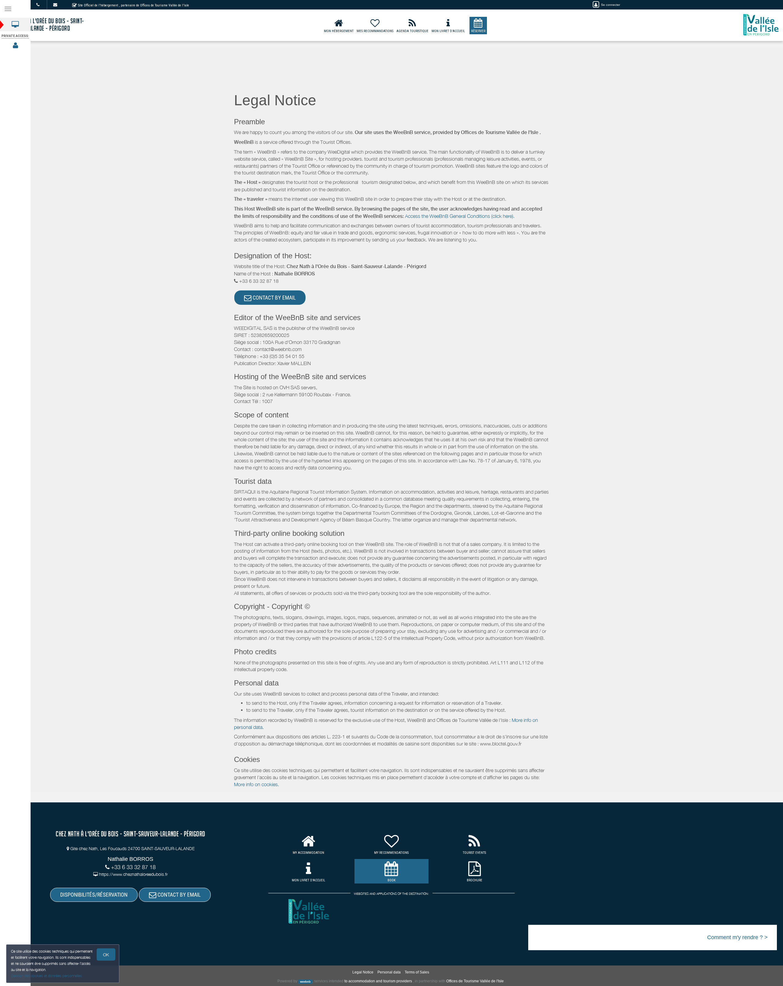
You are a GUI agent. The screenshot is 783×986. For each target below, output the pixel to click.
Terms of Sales (417, 972)
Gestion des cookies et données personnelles (46, 975)
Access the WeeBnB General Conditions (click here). (459, 216)
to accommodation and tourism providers (378, 981)
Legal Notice (362, 972)
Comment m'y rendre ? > (737, 937)
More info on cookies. (256, 784)
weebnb (305, 981)
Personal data (389, 972)
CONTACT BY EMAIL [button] (273, 297)
